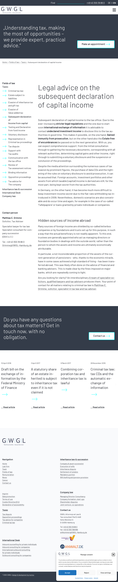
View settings (105, 573)
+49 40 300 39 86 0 (96, 2)
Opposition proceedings (12, 517)
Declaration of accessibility (13, 505)
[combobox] (70, 2)
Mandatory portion (67, 475)
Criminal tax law (8, 522)
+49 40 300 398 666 (70, 530)
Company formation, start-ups (72, 499)
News (4, 477)
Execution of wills (67, 466)
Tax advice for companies (12, 520)
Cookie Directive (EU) (10, 502)
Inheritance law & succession (17, 189)
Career (5, 480)
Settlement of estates (69, 472)
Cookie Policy (79, 578)
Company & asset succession (72, 464)
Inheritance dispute (68, 469)
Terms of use (7, 499)
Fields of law (7, 472)
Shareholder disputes (69, 502)
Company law (9, 196)
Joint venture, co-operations (72, 505)
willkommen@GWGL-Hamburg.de (73, 532)
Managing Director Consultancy (72, 496)
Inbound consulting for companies (16, 547)
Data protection (8, 496)
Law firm (5, 466)
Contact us (6, 483)
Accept (67, 573)
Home (4, 464)
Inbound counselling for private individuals (19, 544)
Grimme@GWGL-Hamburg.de (17, 245)
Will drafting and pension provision (74, 477)
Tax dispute (7, 514)
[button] (113, 554)
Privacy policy (88, 578)
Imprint (96, 578)
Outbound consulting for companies (16, 555)
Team (4, 469)
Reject (86, 573)
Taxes (5, 86)
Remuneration (8, 475)
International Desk (11, 192)
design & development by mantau (23, 575)
